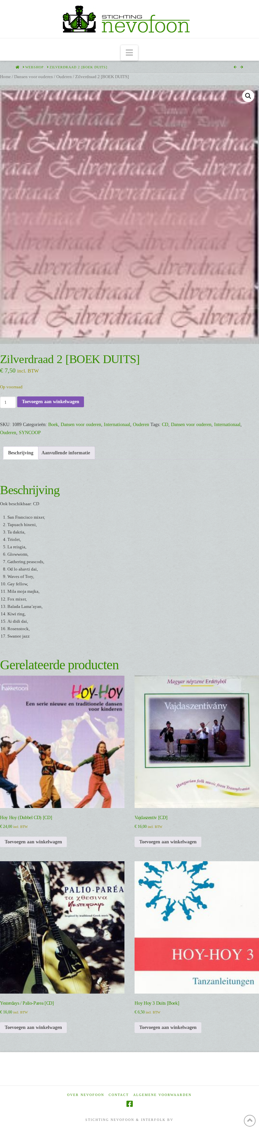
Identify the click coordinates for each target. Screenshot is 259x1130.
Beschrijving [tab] (20, 452)
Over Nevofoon (85, 1095)
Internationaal (117, 424)
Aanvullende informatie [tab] (65, 452)
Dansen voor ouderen (33, 76)
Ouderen (64, 76)
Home (5, 76)
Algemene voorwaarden (162, 1095)
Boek (53, 424)
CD (165, 424)
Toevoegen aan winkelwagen (50, 401)
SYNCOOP (30, 432)
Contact (119, 1095)
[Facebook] (129, 1103)
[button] (129, 53)
